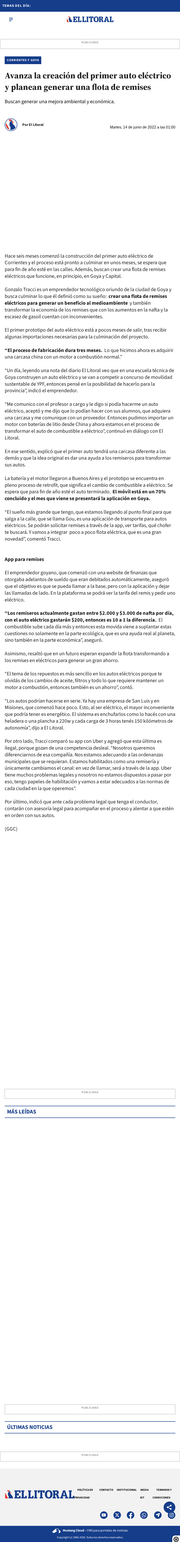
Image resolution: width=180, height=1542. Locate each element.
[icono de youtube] (104, 1515)
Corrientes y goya (23, 60)
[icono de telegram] (158, 1515)
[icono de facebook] (130, 1515)
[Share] (169, 1508)
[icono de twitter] (117, 1515)
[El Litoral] (90, 19)
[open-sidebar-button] (11, 19)
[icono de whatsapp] (144, 1515)
